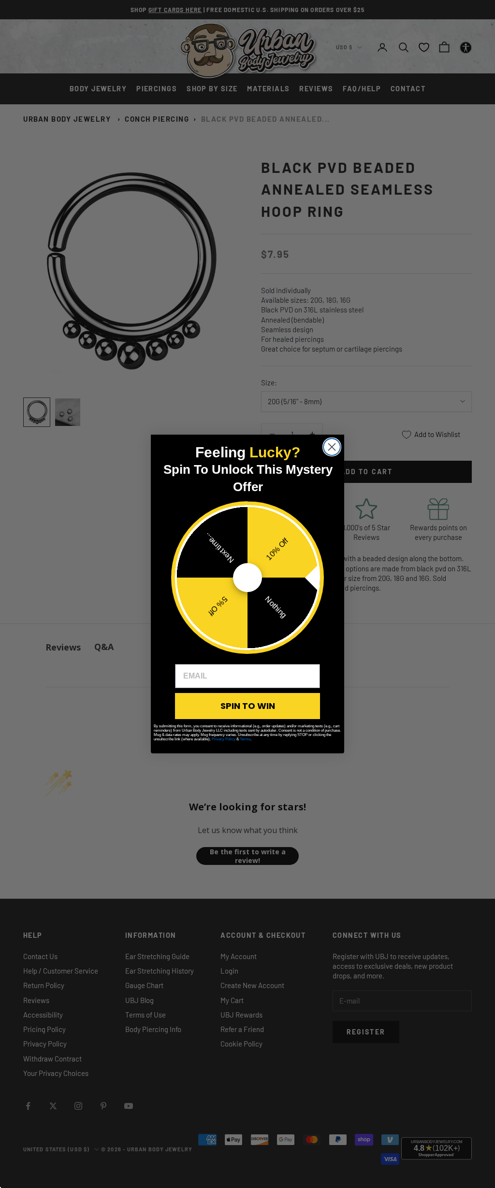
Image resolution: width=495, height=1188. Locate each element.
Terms (245, 739)
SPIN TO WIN (247, 706)
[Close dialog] (331, 446)
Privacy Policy (223, 739)
